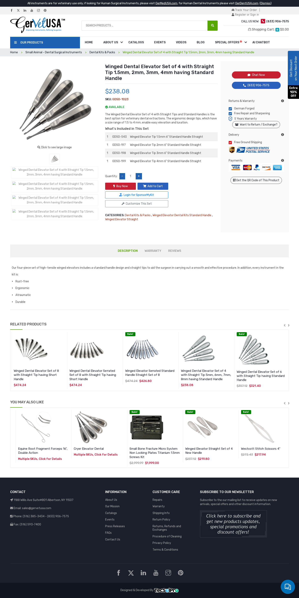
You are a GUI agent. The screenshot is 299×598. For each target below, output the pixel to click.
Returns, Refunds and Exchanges (167, 528)
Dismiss (266, 3)
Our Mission (112, 506)
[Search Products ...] (212, 26)
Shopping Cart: (270, 29)
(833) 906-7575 (258, 85)
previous (285, 325)
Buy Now (122, 186)
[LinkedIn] (27, 10)
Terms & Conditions (165, 549)
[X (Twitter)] (20, 10)
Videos (181, 42)
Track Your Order (245, 10)
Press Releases (115, 526)
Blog (201, 42)
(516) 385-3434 (34, 516)
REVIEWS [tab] (174, 251)
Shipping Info (161, 513)
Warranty (159, 506)
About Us (110, 42)
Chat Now (258, 75)
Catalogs (136, 42)
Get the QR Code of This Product (257, 180)
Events (160, 42)
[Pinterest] (47, 10)
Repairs (157, 500)
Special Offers (227, 42)
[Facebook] (13, 10)
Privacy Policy (162, 543)
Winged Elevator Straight (121, 219)
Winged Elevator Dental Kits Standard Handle (182, 215)
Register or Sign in (246, 14)
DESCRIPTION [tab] (128, 251)
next (289, 325)
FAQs (108, 533)
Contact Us (112, 539)
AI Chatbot (261, 42)
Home (89, 42)
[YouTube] (33, 10)
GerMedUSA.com (166, 3)
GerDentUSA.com (246, 3)
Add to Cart (155, 186)
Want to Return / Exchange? (258, 124)
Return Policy (161, 519)
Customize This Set (139, 203)
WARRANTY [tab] (153, 251)
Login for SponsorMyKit (139, 195)
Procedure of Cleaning (167, 536)
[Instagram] (40, 10)
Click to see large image (56, 147)
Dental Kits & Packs (138, 215)
